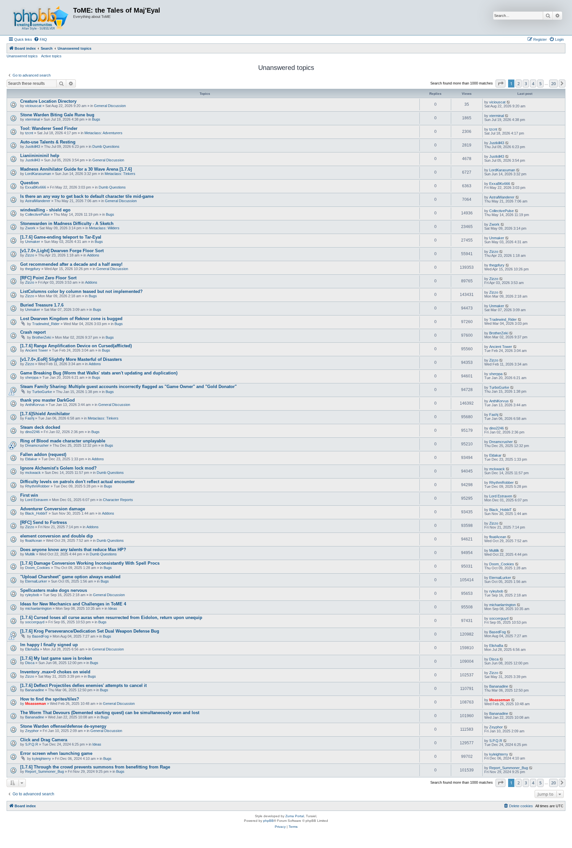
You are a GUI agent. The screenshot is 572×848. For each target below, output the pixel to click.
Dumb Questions (105, 146)
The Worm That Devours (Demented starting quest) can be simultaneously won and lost (109, 712)
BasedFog (40, 636)
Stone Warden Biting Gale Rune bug (57, 114)
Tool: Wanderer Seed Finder (48, 128)
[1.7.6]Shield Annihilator (45, 413)
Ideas (112, 608)
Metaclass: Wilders (104, 228)
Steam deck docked (40, 427)
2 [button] (518, 83)
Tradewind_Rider (46, 324)
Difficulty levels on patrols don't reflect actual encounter (77, 481)
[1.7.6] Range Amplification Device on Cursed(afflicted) (76, 345)
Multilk (30, 554)
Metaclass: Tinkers (120, 174)
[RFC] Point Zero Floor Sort (48, 277)
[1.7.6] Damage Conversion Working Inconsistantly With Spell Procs (90, 563)
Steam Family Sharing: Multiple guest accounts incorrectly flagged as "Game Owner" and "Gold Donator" (128, 386)
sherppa (31, 377)
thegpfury (32, 269)
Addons (93, 255)
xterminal (32, 119)
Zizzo (29, 255)
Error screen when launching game (56, 753)
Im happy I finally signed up (49, 644)
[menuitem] (40, 39)
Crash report (33, 332)
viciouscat (33, 106)
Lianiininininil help (39, 155)
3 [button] (526, 83)
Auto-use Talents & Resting (47, 142)
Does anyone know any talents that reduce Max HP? (73, 549)
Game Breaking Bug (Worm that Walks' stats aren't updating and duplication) (98, 372)
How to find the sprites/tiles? (49, 699)
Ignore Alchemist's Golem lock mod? (58, 468)
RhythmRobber (37, 486)
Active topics (51, 56)
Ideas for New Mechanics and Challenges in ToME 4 (73, 603)
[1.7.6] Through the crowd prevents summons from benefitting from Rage (95, 766)
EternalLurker (36, 581)
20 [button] (553, 83)
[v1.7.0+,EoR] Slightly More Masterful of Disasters (71, 359)
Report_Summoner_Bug (44, 771)
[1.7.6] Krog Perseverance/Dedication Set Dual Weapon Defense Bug (89, 631)
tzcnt (29, 133)
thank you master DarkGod (47, 400)
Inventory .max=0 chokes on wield (55, 671)
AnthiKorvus (35, 405)
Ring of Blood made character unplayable (62, 440)
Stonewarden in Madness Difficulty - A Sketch (67, 223)
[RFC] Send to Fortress (43, 522)
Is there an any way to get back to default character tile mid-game (87, 196)
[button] (500, 83)
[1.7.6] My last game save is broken (56, 658)
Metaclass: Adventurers (103, 133)
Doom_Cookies (37, 568)
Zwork (30, 228)
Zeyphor (32, 731)
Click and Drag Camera (43, 739)
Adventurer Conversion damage (52, 508)
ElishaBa (32, 649)
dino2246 (32, 432)
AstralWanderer (37, 201)
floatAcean (33, 540)
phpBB (268, 820)
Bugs (96, 119)
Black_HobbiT (36, 513)
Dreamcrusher (37, 445)
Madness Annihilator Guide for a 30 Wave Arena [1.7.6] (76, 169)
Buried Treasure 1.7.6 (42, 305)
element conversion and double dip (56, 536)
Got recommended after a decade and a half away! (71, 264)
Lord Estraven (36, 500)
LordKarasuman (38, 174)
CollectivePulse (37, 214)
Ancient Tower (36, 350)
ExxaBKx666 (35, 187)
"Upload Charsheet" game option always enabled (70, 576)
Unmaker (32, 242)
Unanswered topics (22, 56)
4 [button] (533, 83)
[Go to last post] (508, 102)
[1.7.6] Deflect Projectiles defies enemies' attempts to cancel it (83, 685)
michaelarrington (38, 608)
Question (29, 182)
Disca (29, 663)
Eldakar (31, 459)
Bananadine (34, 690)
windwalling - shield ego (45, 209)
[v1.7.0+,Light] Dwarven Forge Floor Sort (62, 250)
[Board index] (40, 17)
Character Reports (118, 500)
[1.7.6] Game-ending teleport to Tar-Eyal (60, 237)
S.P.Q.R (31, 744)
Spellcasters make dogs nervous (53, 590)
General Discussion (110, 106)
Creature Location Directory (48, 101)
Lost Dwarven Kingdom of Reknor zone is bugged (71, 318)
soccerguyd (34, 622)
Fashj (29, 418)
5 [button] (540, 83)
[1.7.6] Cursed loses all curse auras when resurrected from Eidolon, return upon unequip (111, 617)
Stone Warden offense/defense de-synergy (63, 726)
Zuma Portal (294, 816)
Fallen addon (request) (43, 454)
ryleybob (32, 595)
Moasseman (35, 704)
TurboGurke (42, 392)
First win (29, 495)
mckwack (33, 473)
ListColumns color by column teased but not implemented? (81, 291)
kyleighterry (41, 759)
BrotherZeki (41, 337)
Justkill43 (32, 146)
